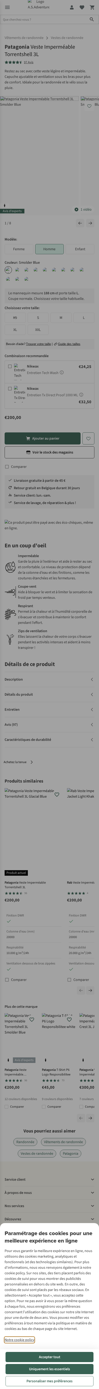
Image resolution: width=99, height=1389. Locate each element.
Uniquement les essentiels (49, 1369)
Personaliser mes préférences (49, 1381)
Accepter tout (49, 1357)
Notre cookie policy (19, 1339)
